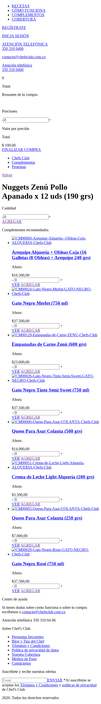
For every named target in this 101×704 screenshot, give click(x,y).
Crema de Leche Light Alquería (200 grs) (53, 476)
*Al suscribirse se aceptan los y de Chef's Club (49, 685)
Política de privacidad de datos (35, 650)
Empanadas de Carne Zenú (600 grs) (49, 344)
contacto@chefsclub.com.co (24, 57)
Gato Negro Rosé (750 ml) (38, 563)
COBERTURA (24, 19)
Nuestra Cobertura (26, 654)
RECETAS (20, 6)
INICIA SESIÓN (15, 36)
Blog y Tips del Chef (28, 641)
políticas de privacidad (79, 685)
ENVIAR (55, 680)
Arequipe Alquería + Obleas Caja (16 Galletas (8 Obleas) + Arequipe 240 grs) (51, 255)
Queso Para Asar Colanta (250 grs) (47, 517)
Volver (7, 175)
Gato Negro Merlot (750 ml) (40, 303)
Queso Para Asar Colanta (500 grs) (47, 431)
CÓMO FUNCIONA (29, 10)
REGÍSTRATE (14, 27)
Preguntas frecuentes (28, 637)
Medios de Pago (24, 659)
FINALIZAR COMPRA (21, 150)
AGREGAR (12, 221)
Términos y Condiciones (31, 646)
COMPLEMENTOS (28, 15)
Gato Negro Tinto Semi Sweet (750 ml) (50, 389)
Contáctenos (21, 663)
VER (16, 285)
